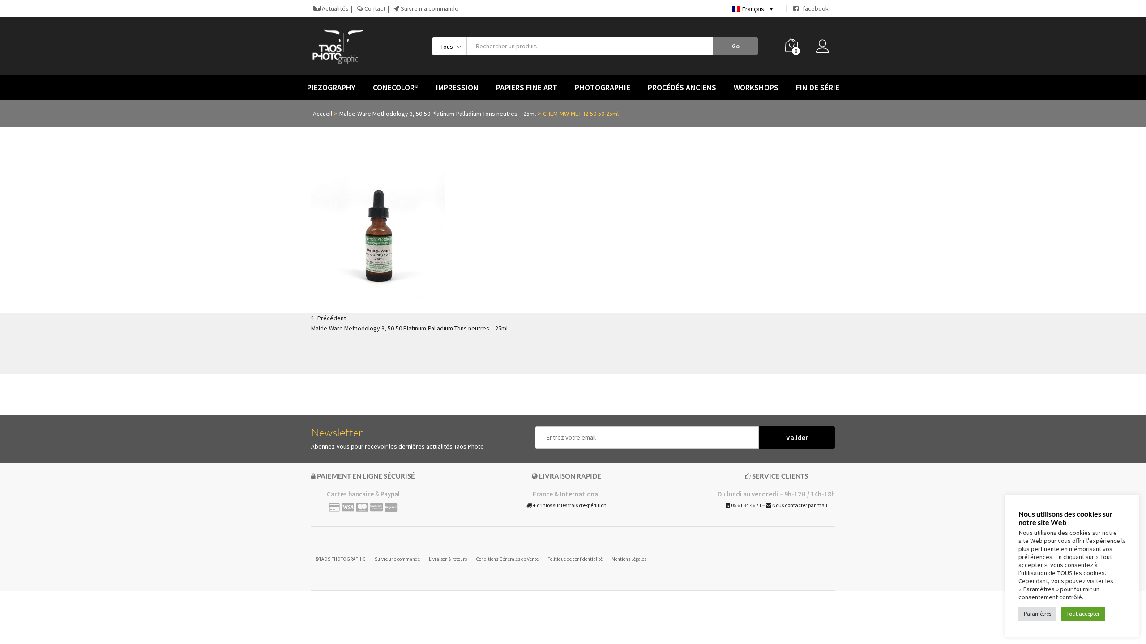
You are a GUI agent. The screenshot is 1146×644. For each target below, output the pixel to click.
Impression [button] (457, 88)
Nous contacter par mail (799, 505)
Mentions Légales (628, 559)
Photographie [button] (602, 88)
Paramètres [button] (1037, 614)
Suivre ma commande (428, 8)
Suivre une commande (397, 559)
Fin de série (817, 88)
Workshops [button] (756, 88)
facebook (814, 8)
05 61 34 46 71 (745, 505)
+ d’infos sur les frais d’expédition (569, 505)
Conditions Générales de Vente (507, 559)
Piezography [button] (331, 88)
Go (736, 46)
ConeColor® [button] (396, 88)
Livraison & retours (448, 559)
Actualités (335, 8)
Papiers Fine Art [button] (526, 88)
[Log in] (825, 48)
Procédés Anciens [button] (682, 88)
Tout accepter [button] (1082, 614)
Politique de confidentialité (575, 559)
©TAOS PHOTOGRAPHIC (341, 559)
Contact (374, 8)
